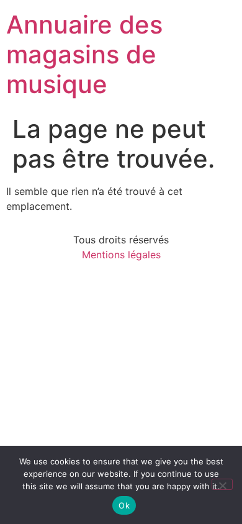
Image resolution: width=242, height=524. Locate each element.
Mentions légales (121, 254)
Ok (124, 505)
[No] (222, 484)
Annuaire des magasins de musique (84, 54)
